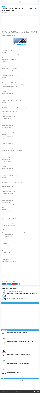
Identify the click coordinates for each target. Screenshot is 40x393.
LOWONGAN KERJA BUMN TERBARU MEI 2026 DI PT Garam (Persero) (18, 290)
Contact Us (3, 381)
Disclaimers (22, 381)
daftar (3, 264)
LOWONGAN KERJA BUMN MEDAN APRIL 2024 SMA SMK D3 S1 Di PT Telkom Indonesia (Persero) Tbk (21, 360)
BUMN (4, 281)
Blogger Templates (16, 391)
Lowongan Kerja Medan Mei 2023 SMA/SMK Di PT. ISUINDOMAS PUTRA (19, 350)
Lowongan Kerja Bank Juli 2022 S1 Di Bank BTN (15, 372)
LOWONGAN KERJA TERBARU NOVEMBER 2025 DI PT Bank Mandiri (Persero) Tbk (20, 297)
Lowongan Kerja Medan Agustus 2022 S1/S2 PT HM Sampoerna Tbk (18, 363)
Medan (15, 281)
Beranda (3, 380)
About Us (21, 380)
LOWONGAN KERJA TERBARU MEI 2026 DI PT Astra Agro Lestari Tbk (18, 367)
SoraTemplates (6, 391)
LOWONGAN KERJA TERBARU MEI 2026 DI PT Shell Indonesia (17, 332)
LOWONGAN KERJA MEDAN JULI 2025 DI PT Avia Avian (16, 336)
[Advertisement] (20, 23)
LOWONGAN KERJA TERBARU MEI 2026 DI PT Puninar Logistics (17, 345)
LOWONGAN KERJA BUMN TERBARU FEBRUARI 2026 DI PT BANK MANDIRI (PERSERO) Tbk (22, 293)
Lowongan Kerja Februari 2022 (9, 281)
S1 (17, 281)
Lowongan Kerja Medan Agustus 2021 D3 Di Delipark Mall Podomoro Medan (20, 341)
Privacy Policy (4, 383)
